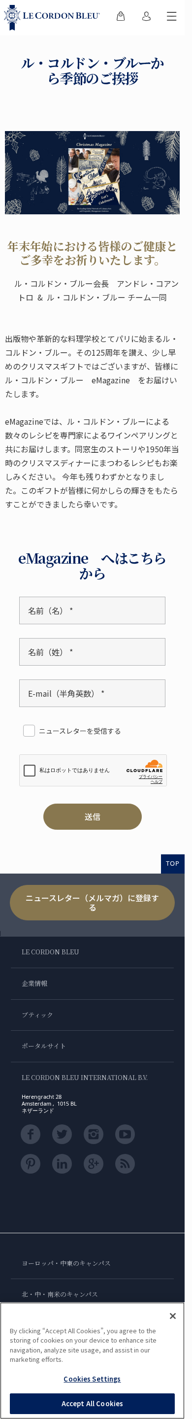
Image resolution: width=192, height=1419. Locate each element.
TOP (173, 863)
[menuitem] (120, 17)
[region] (92, 1360)
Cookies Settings (92, 1379)
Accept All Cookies (92, 1403)
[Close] (173, 1316)
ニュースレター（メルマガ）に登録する (92, 902)
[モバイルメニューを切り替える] (172, 17)
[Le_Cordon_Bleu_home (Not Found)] (54, 17)
